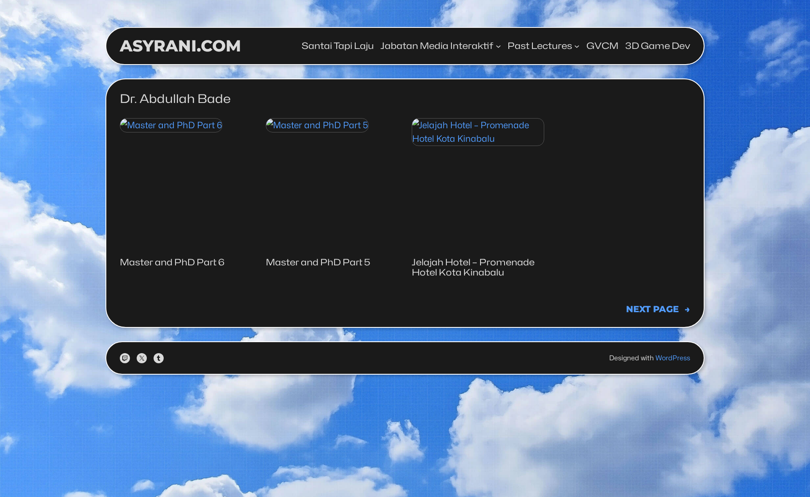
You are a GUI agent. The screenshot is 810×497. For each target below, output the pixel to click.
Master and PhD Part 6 (172, 262)
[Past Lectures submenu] (577, 46)
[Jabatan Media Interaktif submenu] (498, 46)
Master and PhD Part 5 (318, 262)
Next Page (658, 309)
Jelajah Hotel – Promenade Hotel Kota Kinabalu (473, 267)
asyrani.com (180, 46)
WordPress (673, 358)
